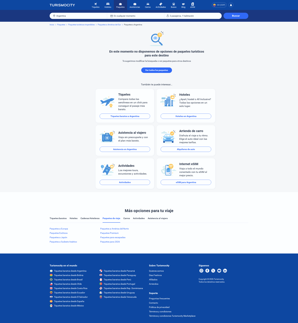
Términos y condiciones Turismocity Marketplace (172, 316)
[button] (230, 4)
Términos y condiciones (160, 311)
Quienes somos (156, 271)
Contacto (153, 303)
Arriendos (153, 284)
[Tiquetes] (62, 5)
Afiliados (153, 279)
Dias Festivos (155, 275)
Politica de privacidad (159, 307)
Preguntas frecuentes (159, 298)
